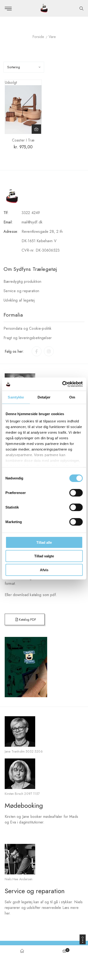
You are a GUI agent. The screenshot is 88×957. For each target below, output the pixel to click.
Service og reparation (21, 291)
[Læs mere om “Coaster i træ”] (36, 129)
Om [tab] (72, 397)
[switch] (76, 492)
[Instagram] (49, 351)
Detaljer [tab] (44, 397)
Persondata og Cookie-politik (27, 328)
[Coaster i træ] (23, 109)
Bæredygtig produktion (22, 281)
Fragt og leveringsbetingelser (28, 338)
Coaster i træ (23, 140)
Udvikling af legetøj (19, 300)
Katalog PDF (27, 619)
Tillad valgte (44, 556)
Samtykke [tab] (16, 397)
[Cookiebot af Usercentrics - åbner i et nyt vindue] (63, 384)
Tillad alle (44, 542)
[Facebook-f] (37, 351)
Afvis (44, 570)
